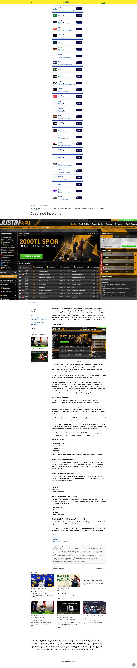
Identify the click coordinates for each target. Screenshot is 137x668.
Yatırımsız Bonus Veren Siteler (64, 617)
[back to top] (134, 665)
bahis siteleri (37, 208)
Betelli (58, 588)
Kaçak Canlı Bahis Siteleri (89, 576)
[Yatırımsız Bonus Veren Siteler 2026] (68, 607)
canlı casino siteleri (63, 208)
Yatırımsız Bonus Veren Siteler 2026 (68, 622)
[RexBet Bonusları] (94, 607)
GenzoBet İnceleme (41, 588)
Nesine (55, 537)
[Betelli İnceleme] (68, 580)
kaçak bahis (41, 321)
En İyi (103, 2)
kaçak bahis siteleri (35, 322)
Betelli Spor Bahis (61, 590)
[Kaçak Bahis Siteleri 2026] (39, 342)
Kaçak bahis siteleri (99, 208)
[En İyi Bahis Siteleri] (39, 356)
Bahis (32, 208)
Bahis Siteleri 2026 (35, 615)
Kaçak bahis (90, 208)
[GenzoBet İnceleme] (42, 580)
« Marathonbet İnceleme (58, 568)
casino (70, 208)
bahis (32, 317)
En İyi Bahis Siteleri (36, 363)
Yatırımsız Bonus (61, 615)
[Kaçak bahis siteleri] (66, 2)
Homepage (33, 205)
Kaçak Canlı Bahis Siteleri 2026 (39, 334)
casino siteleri (77, 208)
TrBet (54, 535)
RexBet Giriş (100, 615)
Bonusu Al (79, 8)
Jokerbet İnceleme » (101, 568)
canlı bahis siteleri (52, 208)
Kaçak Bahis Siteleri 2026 (37, 348)
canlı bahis (44, 208)
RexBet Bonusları (91, 615)
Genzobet (33, 588)
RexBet (84, 615)
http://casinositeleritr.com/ (60, 541)
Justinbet (84, 208)
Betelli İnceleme (65, 588)
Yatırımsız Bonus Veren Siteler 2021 (66, 619)
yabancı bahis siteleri (42, 205)
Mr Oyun (55, 539)
